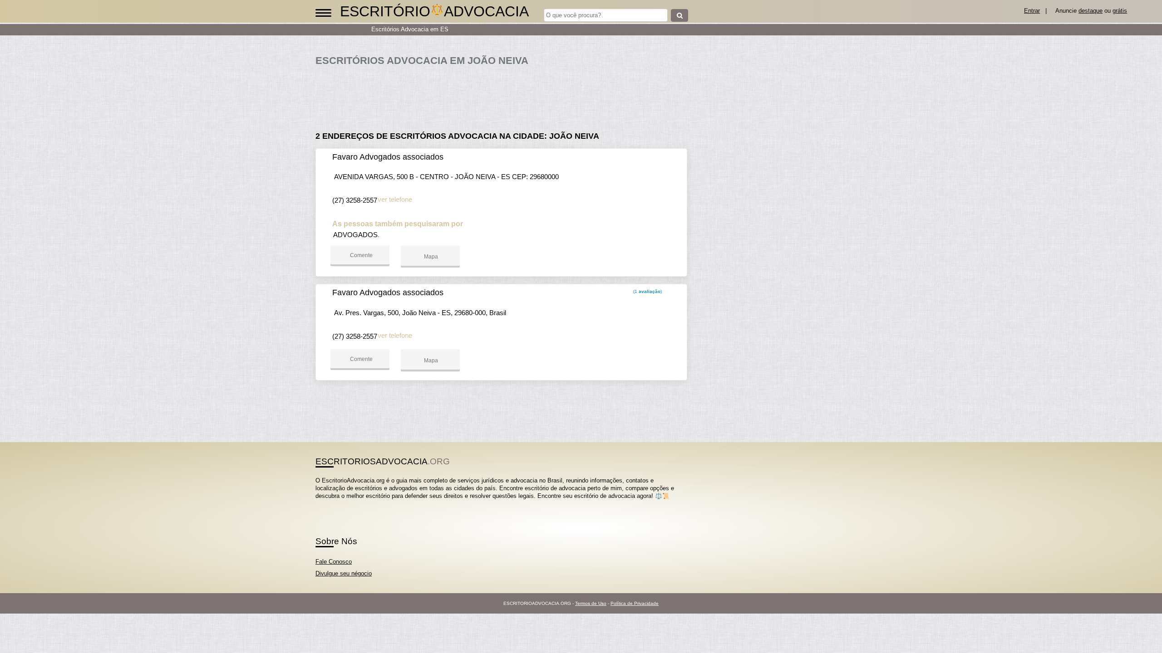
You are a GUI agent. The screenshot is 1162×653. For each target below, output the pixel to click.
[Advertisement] (506, 95)
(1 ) (647, 291)
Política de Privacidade (635, 603)
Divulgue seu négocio (343, 573)
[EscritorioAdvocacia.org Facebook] (317, 503)
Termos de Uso (590, 603)
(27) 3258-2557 (354, 200)
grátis (1120, 10)
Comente (361, 255)
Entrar (1032, 10)
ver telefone (395, 199)
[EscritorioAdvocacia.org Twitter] (322, 503)
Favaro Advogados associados (387, 156)
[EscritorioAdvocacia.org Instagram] (326, 503)
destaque (1090, 10)
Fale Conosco (333, 561)
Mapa (430, 256)
